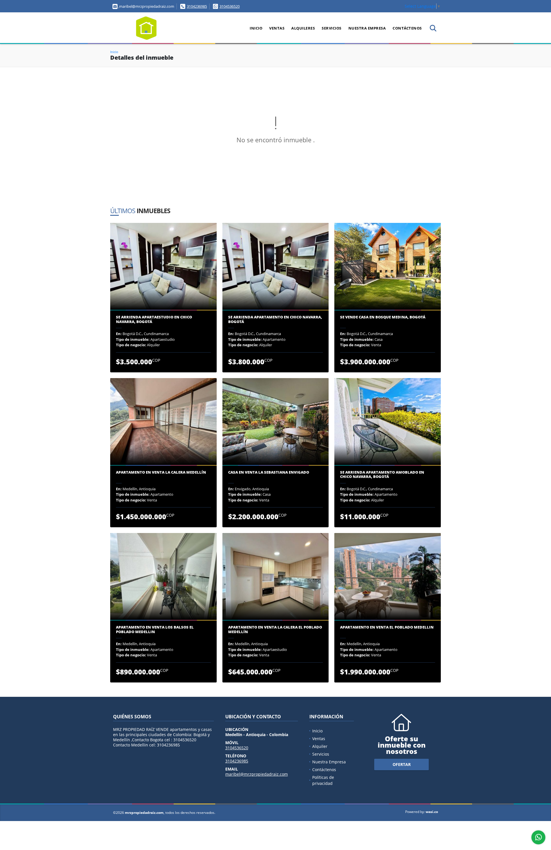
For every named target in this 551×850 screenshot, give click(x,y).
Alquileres (303, 28)
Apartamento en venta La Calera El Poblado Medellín (275, 629)
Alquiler (319, 746)
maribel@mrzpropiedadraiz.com (256, 774)
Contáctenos (407, 28)
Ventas (276, 28)
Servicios (332, 28)
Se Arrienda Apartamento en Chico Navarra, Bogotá (275, 319)
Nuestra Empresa (367, 28)
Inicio (256, 28)
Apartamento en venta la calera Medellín (161, 472)
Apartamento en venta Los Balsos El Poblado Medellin (155, 629)
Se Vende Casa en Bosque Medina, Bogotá (382, 317)
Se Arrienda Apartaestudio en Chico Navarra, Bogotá (154, 319)
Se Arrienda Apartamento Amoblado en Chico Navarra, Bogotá (382, 474)
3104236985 (197, 6)
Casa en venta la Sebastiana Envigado (268, 472)
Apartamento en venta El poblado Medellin (387, 627)
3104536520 (230, 6)
